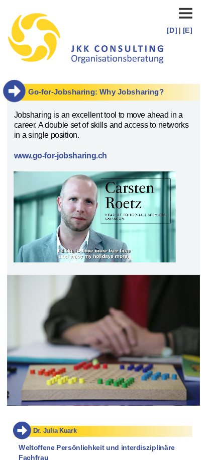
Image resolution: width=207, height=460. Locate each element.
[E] (187, 30)
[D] (173, 30)
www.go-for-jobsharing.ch (60, 155)
